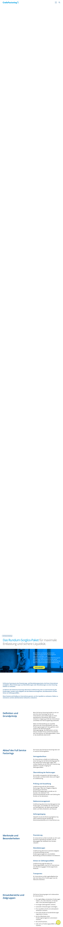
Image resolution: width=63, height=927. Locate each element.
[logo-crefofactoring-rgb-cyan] (11, 2)
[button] (56, 2)
